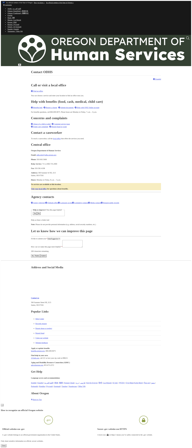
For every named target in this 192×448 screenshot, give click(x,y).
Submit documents (67, 108)
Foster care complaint (40, 127)
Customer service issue (61, 124)
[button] (7, 5)
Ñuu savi (147, 383)
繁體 (61, 383)
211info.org (35, 358)
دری (77, 383)
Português (34, 386)
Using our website (41, 338)
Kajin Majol (138, 383)
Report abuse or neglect (43, 328)
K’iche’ (115, 383)
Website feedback (41, 343)
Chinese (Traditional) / (18, 13)
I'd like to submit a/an (38, 239)
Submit (43, 256)
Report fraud (39, 333)
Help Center (39, 319)
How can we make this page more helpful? (46, 247)
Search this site (28, 71)
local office (57, 139)
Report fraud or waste (59, 127)
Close (3, 445)
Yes (35, 213)
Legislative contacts (81, 203)
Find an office (38, 91)
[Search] (187, 38)
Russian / (13, 24)
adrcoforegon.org (37, 365)
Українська (73, 386)
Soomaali (57, 386)
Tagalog (64, 386)
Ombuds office (52, 203)
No (39, 213)
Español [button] (158, 79)
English (10, 15)
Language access (66, 203)
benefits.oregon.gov (38, 351)
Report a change (51, 108)
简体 (56, 383)
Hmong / (14, 20)
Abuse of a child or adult (42, 124)
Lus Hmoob (107, 383)
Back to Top (37, 400)
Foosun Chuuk (69, 383)
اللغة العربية (48, 383)
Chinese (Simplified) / (18, 11)
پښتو (153, 383)
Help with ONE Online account (87, 108)
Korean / (12, 22)
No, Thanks (35, 256)
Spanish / (13, 29)
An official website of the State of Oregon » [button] (60, 3)
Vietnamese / (15, 31)
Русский (49, 386)
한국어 (122, 383)
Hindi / (11, 18)
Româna (42, 386)
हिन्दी (100, 383)
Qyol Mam (129, 383)
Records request (41, 324)
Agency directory (39, 203)
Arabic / (14, 9)
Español (40, 383)
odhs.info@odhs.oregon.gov (46, 155)
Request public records (111, 203)
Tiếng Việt (81, 386)
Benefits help (37, 108)
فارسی (82, 383)
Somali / (14, 27)
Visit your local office (39, 189)
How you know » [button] (39, 3)
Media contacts (95, 203)
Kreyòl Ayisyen (91, 383)
